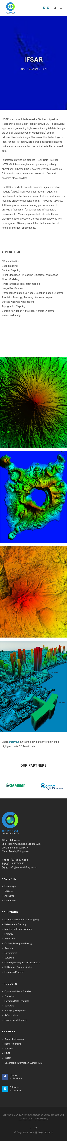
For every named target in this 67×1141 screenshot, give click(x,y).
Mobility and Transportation (18, 929)
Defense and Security (15, 924)
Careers (9, 891)
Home (23, 69)
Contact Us (10, 900)
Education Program (14, 972)
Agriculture (10, 938)
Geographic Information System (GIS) (24, 1062)
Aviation (9, 948)
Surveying (9, 957)
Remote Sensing (13, 1043)
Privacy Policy (41, 1118)
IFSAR (8, 1058)
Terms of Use (25, 1118)
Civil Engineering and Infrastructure (22, 962)
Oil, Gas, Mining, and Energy (18, 943)
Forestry (9, 934)
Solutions (33, 69)
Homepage (10, 886)
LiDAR (8, 1053)
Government (11, 953)
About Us (9, 895)
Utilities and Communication (19, 967)
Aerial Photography (14, 1039)
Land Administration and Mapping (22, 919)
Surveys (9, 1048)
